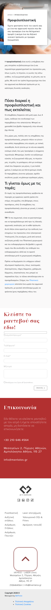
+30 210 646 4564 (16, 440)
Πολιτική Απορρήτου (24, 601)
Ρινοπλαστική (11, 513)
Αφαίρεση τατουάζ (32, 524)
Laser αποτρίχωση (32, 513)
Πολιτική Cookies (23, 604)
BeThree (18, 596)
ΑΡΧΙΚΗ (10, 15)
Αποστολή (39, 388)
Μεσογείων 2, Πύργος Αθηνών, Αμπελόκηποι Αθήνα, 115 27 (25, 449)
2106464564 (16, 585)
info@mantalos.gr (16, 459)
